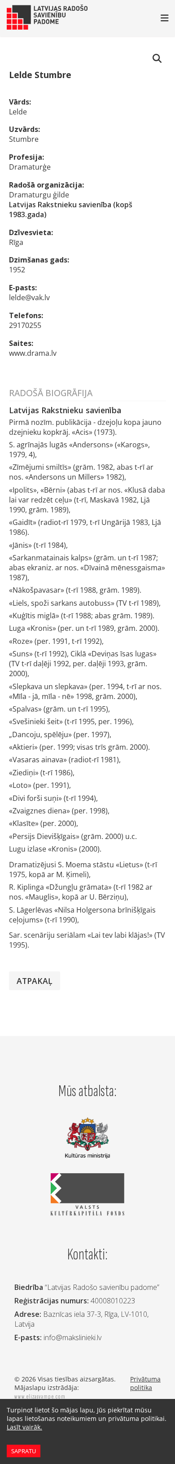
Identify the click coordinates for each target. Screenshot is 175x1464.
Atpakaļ (34, 980)
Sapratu (23, 1451)
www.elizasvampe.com (40, 1396)
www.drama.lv (33, 353)
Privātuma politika (145, 1383)
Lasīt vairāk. (24, 1427)
